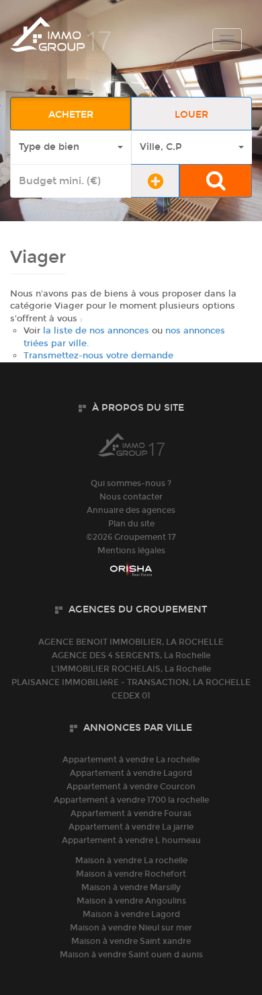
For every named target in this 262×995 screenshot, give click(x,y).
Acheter (70, 114)
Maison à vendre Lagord (131, 914)
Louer (191, 114)
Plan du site (131, 523)
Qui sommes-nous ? (131, 483)
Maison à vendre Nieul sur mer (131, 927)
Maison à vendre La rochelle (131, 860)
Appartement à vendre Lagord (131, 773)
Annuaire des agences (131, 510)
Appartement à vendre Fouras (131, 813)
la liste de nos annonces (96, 330)
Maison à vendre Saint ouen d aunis (131, 954)
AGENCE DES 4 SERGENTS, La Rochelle (131, 655)
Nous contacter (131, 497)
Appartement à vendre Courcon (131, 786)
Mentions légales (131, 550)
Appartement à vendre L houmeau (131, 840)
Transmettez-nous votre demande (98, 355)
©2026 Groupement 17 (131, 537)
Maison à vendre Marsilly (131, 887)
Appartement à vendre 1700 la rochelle (131, 800)
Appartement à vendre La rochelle (131, 759)
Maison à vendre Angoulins (131, 901)
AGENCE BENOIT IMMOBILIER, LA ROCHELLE (131, 642)
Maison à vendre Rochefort (131, 874)
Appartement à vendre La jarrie (131, 827)
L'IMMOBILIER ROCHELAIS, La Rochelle (131, 669)
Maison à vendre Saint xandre (131, 941)
